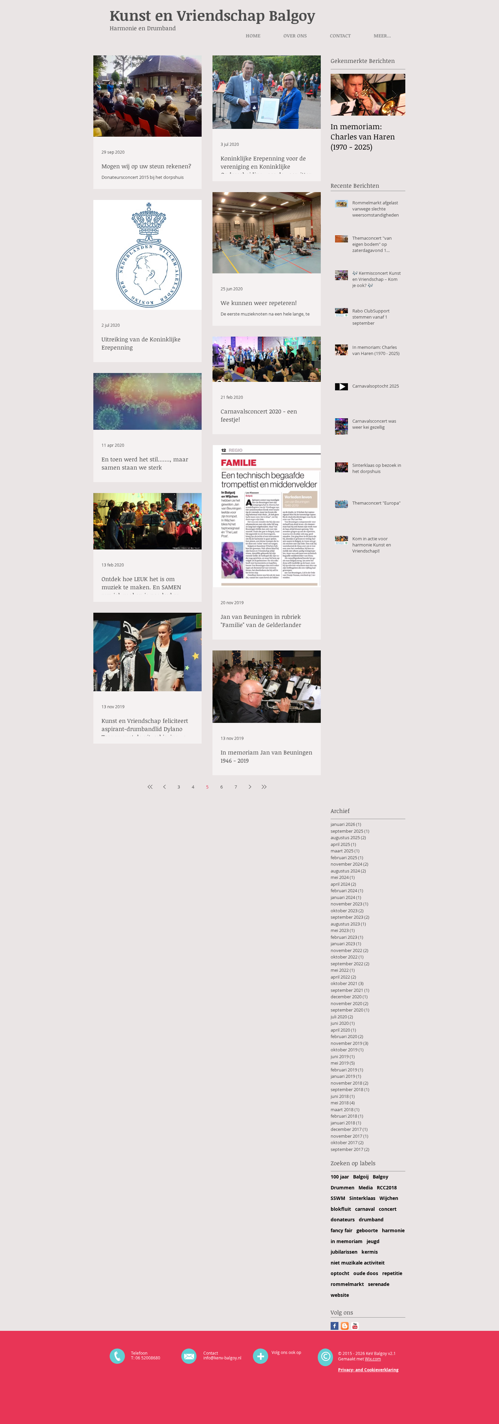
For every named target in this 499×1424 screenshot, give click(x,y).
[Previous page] (164, 787)
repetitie (392, 1273)
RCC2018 (387, 1187)
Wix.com (373, 1358)
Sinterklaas (362, 1198)
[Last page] (264, 787)
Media (365, 1187)
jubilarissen (344, 1252)
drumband (371, 1219)
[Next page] (250, 787)
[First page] (150, 787)
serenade (378, 1284)
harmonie (393, 1230)
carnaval (365, 1209)
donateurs (343, 1219)
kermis (370, 1252)
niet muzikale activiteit (358, 1262)
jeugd (373, 1241)
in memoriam (347, 1241)
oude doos (365, 1273)
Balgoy (380, 1176)
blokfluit (341, 1209)
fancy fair (341, 1230)
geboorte (367, 1230)
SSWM (338, 1198)
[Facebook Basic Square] (334, 1326)
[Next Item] (394, 94)
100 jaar (340, 1176)
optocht (340, 1273)
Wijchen (389, 1198)
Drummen (342, 1187)
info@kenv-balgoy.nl (222, 1357)
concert (387, 1209)
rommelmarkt (347, 1284)
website (340, 1295)
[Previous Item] (341, 94)
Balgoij (361, 1176)
